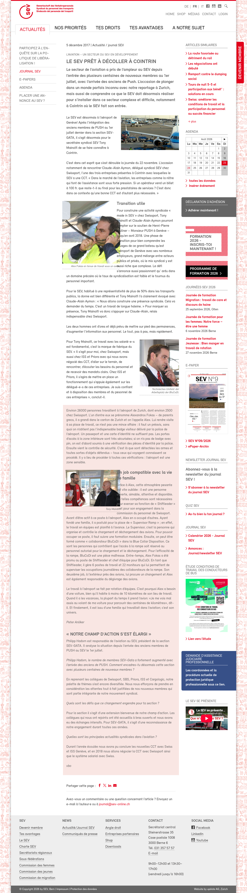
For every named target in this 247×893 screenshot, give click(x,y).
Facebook (203, 828)
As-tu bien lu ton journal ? (206, 514)
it (202, 6)
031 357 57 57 (164, 848)
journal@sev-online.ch (114, 804)
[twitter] (104, 786)
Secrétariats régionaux (35, 853)
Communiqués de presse (79, 834)
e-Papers (27, 79)
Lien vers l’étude (199, 639)
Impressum (62, 889)
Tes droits (108, 28)
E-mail (153, 853)
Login (223, 14)
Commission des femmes (36, 865)
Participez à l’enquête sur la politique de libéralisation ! (34, 56)
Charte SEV (27, 846)
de (186, 6)
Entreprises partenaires (122, 834)
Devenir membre (240, 62)
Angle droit (113, 828)
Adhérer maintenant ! (203, 210)
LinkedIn (197, 834)
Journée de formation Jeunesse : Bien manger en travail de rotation (205, 343)
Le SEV (24, 840)
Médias (194, 14)
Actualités (32, 29)
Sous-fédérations (31, 859)
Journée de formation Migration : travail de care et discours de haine (206, 300)
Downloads (113, 846)
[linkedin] (109, 786)
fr (195, 6)
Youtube (202, 840)
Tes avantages (146, 28)
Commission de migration (37, 878)
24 (188, 168)
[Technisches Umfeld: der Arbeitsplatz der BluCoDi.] (159, 385)
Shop (181, 14)
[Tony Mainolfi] (93, 505)
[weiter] (225, 139)
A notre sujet (189, 28)
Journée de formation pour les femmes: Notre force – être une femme (204, 321)
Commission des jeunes (36, 871)
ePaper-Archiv (198, 446)
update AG (213, 889)
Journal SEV (29, 71)
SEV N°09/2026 (199, 441)
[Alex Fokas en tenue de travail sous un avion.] (91, 263)
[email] (115, 786)
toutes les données (201, 181)
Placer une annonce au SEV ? (32, 98)
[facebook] (99, 786)
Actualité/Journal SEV (78, 828)
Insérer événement (201, 186)
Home (170, 14)
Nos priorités (70, 28)
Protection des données (83, 889)
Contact (209, 14)
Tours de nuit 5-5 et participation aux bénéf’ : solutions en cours (206, 89)
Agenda (25, 87)
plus (193, 121)
